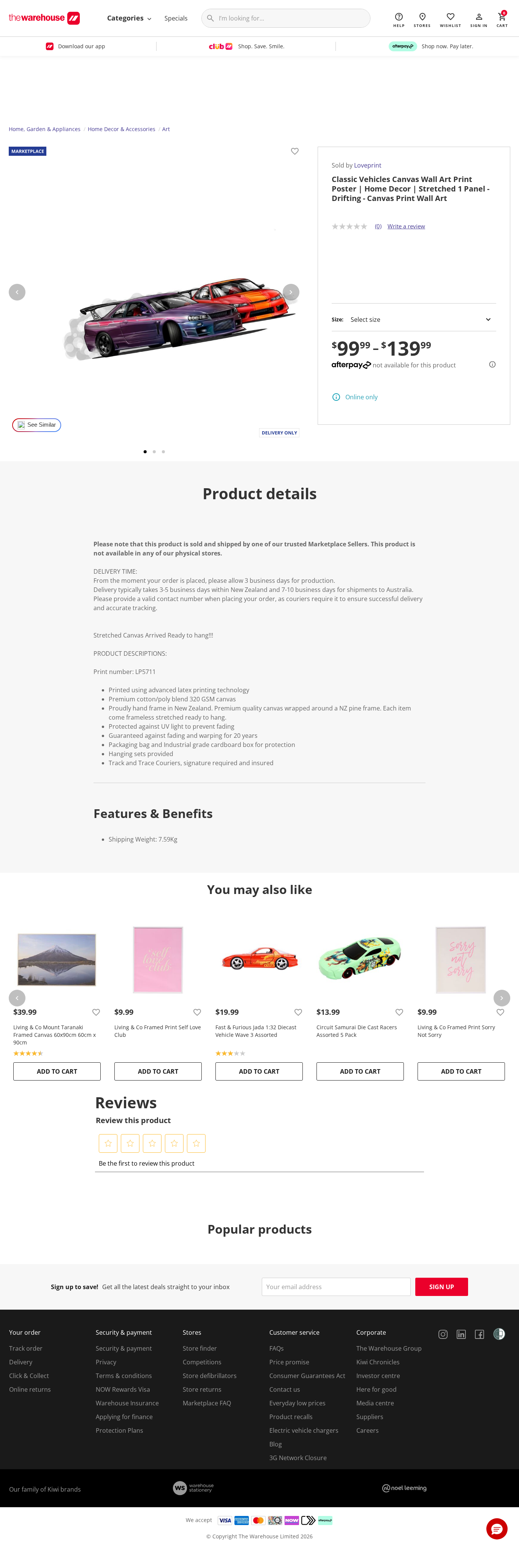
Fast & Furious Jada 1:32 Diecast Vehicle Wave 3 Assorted (255, 1031)
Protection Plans (119, 1430)
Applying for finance (124, 1417)
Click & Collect (29, 1376)
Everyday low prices (297, 1403)
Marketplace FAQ (207, 1403)
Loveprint (367, 165)
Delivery (20, 1362)
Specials (176, 18)
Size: (337, 319)
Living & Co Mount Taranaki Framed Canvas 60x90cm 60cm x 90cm (54, 1035)
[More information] (490, 364)
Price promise (289, 1362)
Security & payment (124, 1348)
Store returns (202, 1389)
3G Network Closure (298, 1458)
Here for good (376, 1389)
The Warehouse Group (389, 1348)
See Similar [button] (41, 425)
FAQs (276, 1348)
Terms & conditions (124, 1376)
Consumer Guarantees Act (307, 1376)
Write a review (406, 226)
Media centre (375, 1403)
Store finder (200, 1348)
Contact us (284, 1389)
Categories (126, 17)
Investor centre (378, 1376)
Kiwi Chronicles (378, 1362)
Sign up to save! (74, 1287)
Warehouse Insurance (127, 1403)
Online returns (30, 1389)
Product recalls (291, 1417)
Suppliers (369, 1417)
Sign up (441, 1287)
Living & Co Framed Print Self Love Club (157, 1031)
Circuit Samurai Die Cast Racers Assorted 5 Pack (356, 1031)
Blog (275, 1444)
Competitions (202, 1362)
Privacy (106, 1362)
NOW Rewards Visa (123, 1389)
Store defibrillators (210, 1376)
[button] (478, 19)
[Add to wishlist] (294, 152)
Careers (367, 1430)
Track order (26, 1348)
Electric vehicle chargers (304, 1430)
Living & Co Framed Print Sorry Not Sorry (456, 1031)
